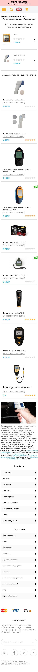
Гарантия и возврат (10, 560)
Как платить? (8, 548)
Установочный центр (11, 509)
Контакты (6, 479)
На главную (19, 9)
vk (4, 652)
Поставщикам (8, 497)
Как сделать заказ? (10, 584)
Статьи (5, 515)
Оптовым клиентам (10, 503)
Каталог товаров (9, 536)
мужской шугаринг (10, 596)
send (34, 642)
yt (33, 652)
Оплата (5, 542)
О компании (7, 473)
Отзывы (6, 572)
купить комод (19, 454)
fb (14, 652)
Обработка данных (10, 521)
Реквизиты (7, 485)
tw (23, 652)
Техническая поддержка (12, 566)
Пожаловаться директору (12, 578)
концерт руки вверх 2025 (21, 455)
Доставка (6, 554)
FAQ (4, 590)
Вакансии (6, 491)
